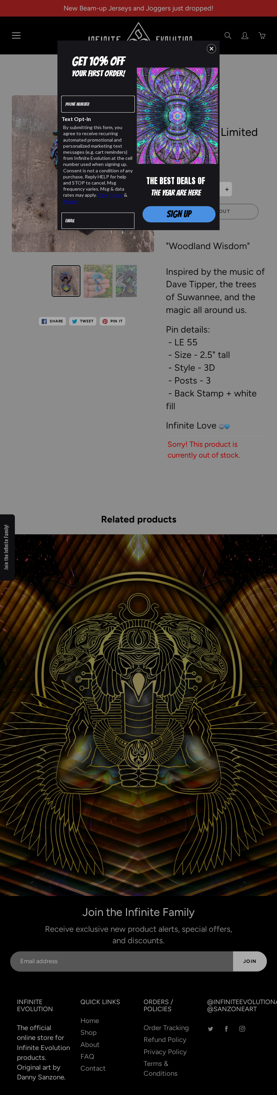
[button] (211, 49)
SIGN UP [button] (179, 214)
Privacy (70, 201)
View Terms (110, 195)
